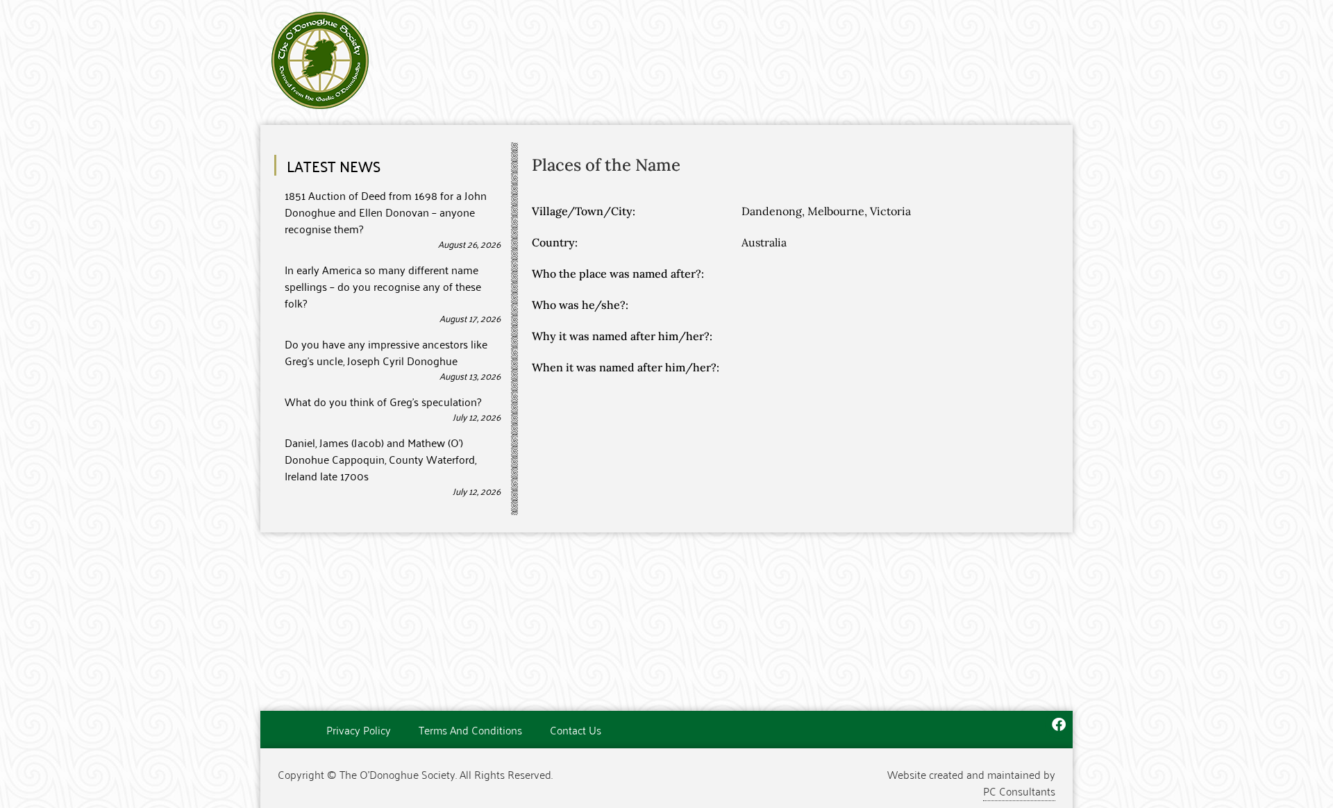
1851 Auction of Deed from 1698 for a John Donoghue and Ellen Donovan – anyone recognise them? (386, 211)
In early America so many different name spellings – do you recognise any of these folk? (383, 286)
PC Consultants (1019, 790)
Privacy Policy (358, 729)
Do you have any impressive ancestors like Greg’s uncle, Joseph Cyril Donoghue (386, 352)
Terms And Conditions (470, 729)
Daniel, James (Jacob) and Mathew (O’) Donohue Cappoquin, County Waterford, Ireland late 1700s (380, 458)
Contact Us (575, 729)
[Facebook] (1059, 725)
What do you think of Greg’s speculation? (383, 401)
